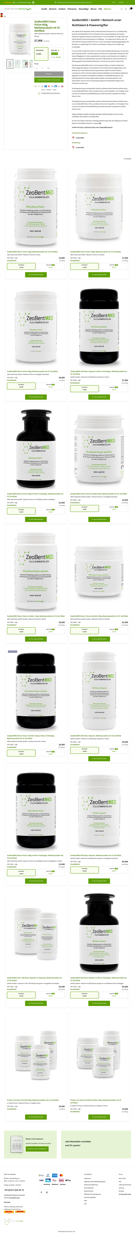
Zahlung (121, 1188)
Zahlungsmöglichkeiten (119, 42)
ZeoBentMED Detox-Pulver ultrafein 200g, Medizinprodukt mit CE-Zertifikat (99, 616)
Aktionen (107, 9)
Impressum (87, 1178)
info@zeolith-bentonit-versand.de (14, 1195)
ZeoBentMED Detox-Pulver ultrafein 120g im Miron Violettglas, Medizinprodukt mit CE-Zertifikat (31, 737)
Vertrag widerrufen (125, 1194)
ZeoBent (62, 9)
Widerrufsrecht (88, 1191)
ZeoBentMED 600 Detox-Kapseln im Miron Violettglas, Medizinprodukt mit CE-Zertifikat (98, 979)
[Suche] (122, 9)
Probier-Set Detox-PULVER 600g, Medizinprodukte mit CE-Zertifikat (33, 1100)
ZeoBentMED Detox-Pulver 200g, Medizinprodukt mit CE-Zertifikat (32, 252)
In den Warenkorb (36, 275)
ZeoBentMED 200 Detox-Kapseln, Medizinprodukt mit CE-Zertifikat (95, 736)
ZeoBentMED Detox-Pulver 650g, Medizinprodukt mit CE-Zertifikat (32, 371)
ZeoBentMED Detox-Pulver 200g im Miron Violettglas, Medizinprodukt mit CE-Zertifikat (35, 856)
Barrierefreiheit (88, 1188)
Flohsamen (72, 9)
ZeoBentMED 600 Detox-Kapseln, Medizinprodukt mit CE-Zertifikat (95, 855)
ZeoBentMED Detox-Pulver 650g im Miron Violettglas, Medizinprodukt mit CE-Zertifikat (35, 495)
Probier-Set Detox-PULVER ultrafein (102, 114)
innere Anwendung (110, 34)
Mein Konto (122, 1178)
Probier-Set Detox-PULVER (80, 114)
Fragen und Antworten (37, 1149)
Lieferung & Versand (125, 1185)
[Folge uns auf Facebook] (41, 1192)
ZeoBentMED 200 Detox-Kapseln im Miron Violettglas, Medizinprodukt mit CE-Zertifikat (98, 372)
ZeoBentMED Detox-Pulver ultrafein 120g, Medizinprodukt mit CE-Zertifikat (36, 616)
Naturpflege (84, 9)
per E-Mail (88, 42)
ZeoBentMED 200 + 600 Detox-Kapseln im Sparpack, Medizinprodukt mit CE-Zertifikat (34, 979)
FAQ (100, 9)
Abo (85, 1204)
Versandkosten (11, 260)
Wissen (94, 9)
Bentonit (52, 9)
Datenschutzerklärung (91, 1185)
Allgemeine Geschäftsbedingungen (94, 1182)
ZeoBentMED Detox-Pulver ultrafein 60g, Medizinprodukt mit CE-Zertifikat (98, 494)
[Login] (126, 9)
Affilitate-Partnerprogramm (92, 1194)
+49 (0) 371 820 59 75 (86, 2)
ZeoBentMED (80, 138)
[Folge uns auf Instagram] (47, 1192)
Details (49, 74)
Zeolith (44, 9)
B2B (114, 2)
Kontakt (121, 2)
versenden (77, 47)
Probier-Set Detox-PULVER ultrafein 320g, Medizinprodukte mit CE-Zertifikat (96, 1101)
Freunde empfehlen (90, 1197)
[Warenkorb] (130, 9)
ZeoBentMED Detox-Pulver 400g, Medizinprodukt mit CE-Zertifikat (47, 26)
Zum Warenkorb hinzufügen (48, 80)
